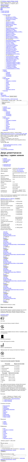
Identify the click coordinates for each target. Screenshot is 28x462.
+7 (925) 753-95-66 (5, 11)
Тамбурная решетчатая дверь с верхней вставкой (14, 280)
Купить (5, 238)
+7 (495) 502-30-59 (5, 12)
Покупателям (6, 78)
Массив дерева (6, 415)
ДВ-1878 (5, 231)
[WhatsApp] (2, 9)
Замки (7, 82)
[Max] (5, 7)
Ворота (5, 69)
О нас (4, 77)
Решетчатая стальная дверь (9, 298)
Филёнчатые (6, 414)
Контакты (5, 90)
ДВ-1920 (5, 277)
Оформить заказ (8, 198)
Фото (7, 85)
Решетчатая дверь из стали (9, 235)
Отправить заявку (5, 314)
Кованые (8, 73)
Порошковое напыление (9, 409)
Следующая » (11, 149)
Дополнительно (7, 165)
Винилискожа (6, 405)
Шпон (4, 413)
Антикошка (8, 76)
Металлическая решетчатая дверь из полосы (13, 289)
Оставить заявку (4, 6)
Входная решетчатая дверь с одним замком (13, 263)
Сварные (8, 72)
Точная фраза (5, 100)
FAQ (7, 79)
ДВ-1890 (5, 285)
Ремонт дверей (6, 416)
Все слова (19, 100)
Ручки (7, 83)
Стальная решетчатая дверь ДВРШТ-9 (12, 272)
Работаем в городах (10, 89)
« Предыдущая (4, 149)
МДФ (4, 410)
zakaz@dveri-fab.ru (5, 4)
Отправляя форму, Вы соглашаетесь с (13, 449)
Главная (5, 106)
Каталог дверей (6, 14)
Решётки (5, 71)
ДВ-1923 (5, 240)
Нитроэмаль (6, 408)
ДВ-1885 (5, 259)
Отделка (8, 84)
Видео (7, 88)
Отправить (3, 451)
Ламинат (5, 407)
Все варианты (21, 168)
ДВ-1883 (5, 268)
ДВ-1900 (5, 250)
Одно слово (12, 100)
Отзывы (8, 87)
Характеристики (7, 164)
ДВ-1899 (5, 294)
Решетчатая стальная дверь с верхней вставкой (14, 254)
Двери (4, 421)
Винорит (5, 411)
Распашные (8, 74)
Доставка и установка (11, 80)
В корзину (17, 198)
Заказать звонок (13, 96)
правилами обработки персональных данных (13, 449)
